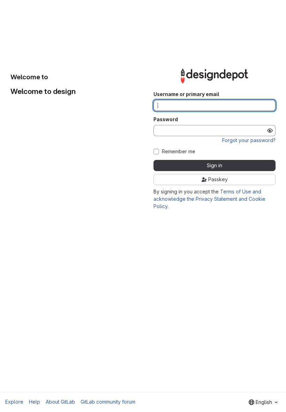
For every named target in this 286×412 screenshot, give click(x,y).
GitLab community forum (108, 402)
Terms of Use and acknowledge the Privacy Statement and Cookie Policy (209, 199)
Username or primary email (186, 94)
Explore (14, 402)
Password (165, 119)
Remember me (178, 151)
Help (34, 402)
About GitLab (60, 402)
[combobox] (263, 402)
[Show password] (270, 130)
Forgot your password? (249, 140)
